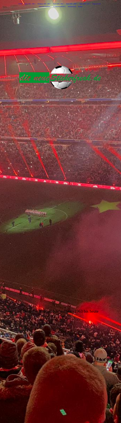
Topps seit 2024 (96, 4)
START (20, 4)
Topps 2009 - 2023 (84, 4)
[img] (60, 211)
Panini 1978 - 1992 (58, 4)
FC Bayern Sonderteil (59, 6)
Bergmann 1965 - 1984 (44, 4)
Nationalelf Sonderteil (44, 6)
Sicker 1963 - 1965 (29, 4)
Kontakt (80, 6)
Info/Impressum (72, 6)
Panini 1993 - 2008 (71, 4)
